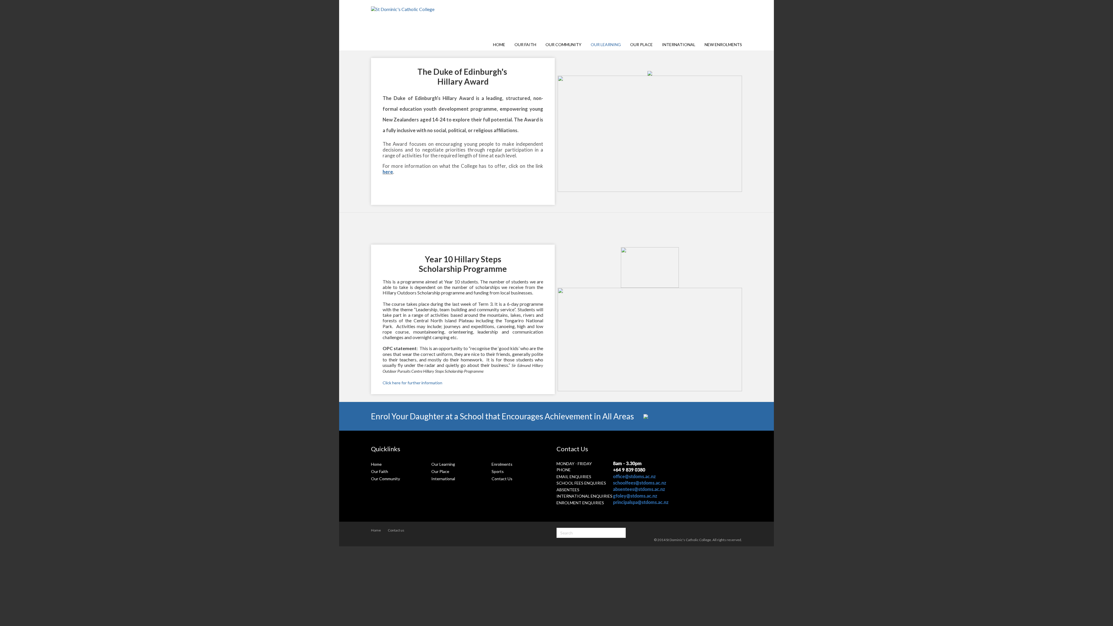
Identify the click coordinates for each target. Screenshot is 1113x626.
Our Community (563, 44)
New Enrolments (723, 44)
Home (499, 44)
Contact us (396, 530)
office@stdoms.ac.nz (634, 476)
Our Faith (525, 44)
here (388, 172)
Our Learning (606, 44)
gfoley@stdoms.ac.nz (635, 496)
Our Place (641, 44)
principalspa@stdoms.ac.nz (640, 502)
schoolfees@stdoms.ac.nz (639, 483)
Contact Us (502, 478)
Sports (498, 471)
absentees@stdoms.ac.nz (639, 489)
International (678, 44)
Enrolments (502, 464)
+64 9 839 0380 (629, 470)
